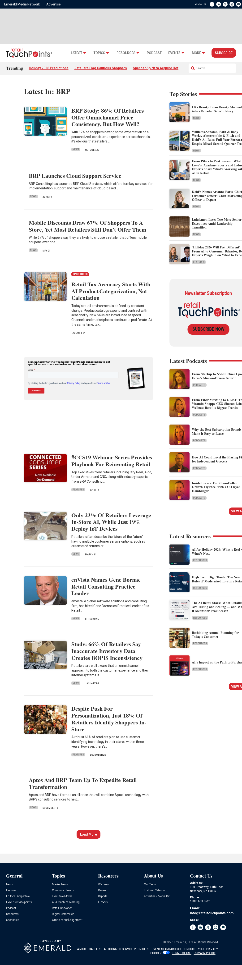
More (196, 53)
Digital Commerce (63, 914)
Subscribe (224, 53)
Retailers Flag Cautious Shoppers (100, 68)
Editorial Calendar (155, 890)
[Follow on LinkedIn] (218, 4)
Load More (88, 834)
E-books (103, 902)
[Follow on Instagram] (231, 4)
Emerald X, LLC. (183, 942)
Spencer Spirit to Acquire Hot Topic (160, 68)
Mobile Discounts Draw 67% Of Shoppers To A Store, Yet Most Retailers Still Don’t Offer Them (87, 225)
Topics (99, 53)
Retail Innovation (62, 908)
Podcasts (199, 385)
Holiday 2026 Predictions (49, 68)
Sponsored (12, 920)
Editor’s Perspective (18, 896)
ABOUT (81, 949)
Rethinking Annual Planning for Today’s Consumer (215, 634)
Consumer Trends (63, 890)
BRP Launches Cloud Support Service (75, 175)
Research (103, 890)
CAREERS (95, 949)
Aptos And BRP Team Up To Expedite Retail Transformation (83, 783)
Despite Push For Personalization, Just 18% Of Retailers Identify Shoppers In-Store (108, 718)
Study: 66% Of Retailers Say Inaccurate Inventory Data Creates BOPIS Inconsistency (107, 651)
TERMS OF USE (181, 953)
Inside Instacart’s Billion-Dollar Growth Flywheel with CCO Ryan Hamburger (216, 487)
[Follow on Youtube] (238, 4)
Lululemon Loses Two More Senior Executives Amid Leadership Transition (217, 223)
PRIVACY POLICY (205, 953)
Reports (103, 896)
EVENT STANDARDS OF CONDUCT (174, 949)
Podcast (154, 53)
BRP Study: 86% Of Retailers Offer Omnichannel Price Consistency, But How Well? (107, 117)
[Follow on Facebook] (212, 4)
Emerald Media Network (22, 4)
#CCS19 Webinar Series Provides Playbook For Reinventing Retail (111, 460)
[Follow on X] (225, 4)
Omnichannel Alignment (67, 920)
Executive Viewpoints (19, 902)
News (76, 149)
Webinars (104, 884)
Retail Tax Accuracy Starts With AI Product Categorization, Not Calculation (110, 291)
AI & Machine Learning (66, 902)
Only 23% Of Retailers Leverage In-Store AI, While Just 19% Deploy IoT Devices (111, 522)
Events (174, 53)
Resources (126, 53)
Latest (76, 53)
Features (78, 489)
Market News (60, 884)
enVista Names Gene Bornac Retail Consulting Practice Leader (106, 586)
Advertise (53, 4)
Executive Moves (62, 896)
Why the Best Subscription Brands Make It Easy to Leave (216, 431)
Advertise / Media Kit (157, 896)
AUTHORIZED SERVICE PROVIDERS (126, 949)
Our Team (150, 884)
